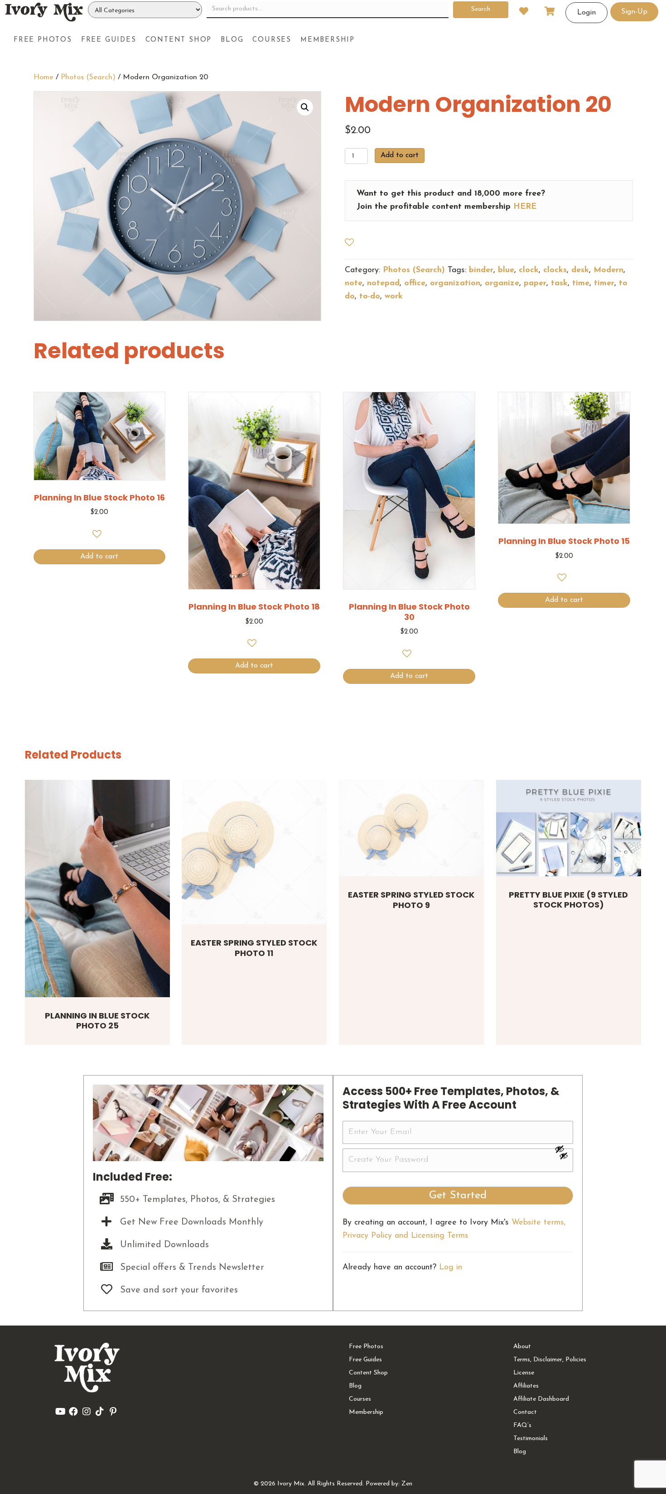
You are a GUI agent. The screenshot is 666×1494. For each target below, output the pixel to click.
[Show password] (564, 1149)
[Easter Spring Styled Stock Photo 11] (254, 852)
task (559, 283)
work (394, 297)
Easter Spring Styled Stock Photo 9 (411, 900)
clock (529, 270)
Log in (450, 1267)
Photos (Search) (88, 77)
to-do (369, 297)
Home (43, 77)
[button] (305, 107)
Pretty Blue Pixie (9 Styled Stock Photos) (568, 900)
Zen (406, 1483)
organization (455, 283)
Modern (608, 270)
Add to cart (400, 155)
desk (580, 270)
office (414, 283)
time (580, 283)
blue (506, 270)
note (353, 283)
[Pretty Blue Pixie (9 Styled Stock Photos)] (568, 828)
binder (481, 270)
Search (480, 9)
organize (502, 283)
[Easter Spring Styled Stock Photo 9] (411, 828)
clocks (555, 270)
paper (535, 283)
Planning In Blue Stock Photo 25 (97, 1021)
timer (604, 283)
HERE (524, 207)
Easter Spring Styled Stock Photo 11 (254, 948)
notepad (383, 283)
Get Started (458, 1195)
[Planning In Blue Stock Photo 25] (97, 888)
